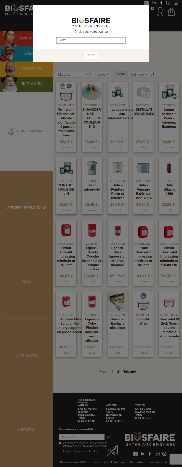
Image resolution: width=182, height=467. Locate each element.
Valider (91, 55)
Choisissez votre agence (91, 32)
